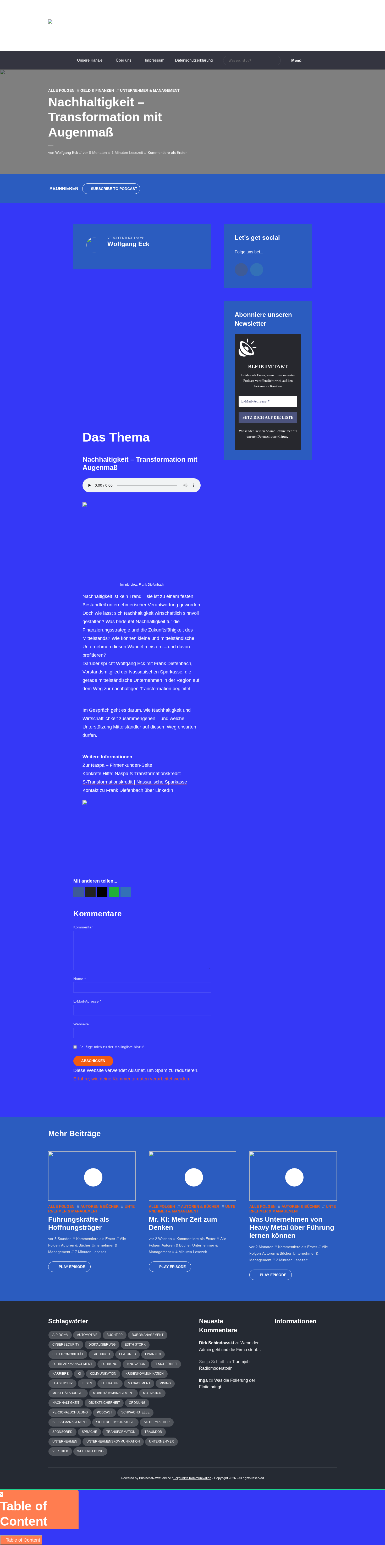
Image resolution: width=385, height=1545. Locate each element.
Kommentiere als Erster (167, 152)
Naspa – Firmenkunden (115, 765)
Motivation (152, 1393)
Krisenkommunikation (144, 1373)
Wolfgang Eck (66, 152)
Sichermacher (157, 1422)
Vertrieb (60, 1451)
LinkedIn (164, 790)
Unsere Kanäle (89, 60)
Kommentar (83, 927)
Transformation (120, 1432)
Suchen (275, 61)
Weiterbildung (90, 1451)
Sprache (89, 1432)
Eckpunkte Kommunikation (192, 1478)
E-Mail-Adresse (87, 1001)
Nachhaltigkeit (65, 1403)
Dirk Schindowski (216, 1343)
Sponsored (62, 1432)
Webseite (81, 1024)
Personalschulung (70, 1412)
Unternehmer (161, 1441)
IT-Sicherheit (166, 1364)
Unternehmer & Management (150, 90)
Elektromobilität (67, 1354)
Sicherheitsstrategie (115, 1422)
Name (79, 979)
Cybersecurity (65, 1344)
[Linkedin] (256, 269)
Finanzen (153, 1354)
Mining (165, 1383)
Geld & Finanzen (97, 90)
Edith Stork (135, 1344)
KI (79, 1373)
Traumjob (153, 1432)
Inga (203, 1380)
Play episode (72, 1267)
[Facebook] (241, 269)
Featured (127, 1354)
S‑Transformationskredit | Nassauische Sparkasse (134, 782)
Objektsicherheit (104, 1403)
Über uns (123, 60)
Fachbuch (101, 1354)
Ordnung (137, 1403)
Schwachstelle (135, 1412)
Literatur (110, 1383)
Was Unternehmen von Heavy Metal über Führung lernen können (291, 1227)
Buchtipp (115, 1335)
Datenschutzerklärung (194, 60)
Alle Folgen (61, 90)
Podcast (104, 1412)
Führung (109, 1364)
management (139, 1383)
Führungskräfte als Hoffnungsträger (78, 1223)
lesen (87, 1383)
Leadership (62, 1383)
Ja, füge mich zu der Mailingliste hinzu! (111, 1047)
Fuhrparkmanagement (72, 1364)
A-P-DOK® (60, 1335)
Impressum (154, 60)
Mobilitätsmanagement (113, 1393)
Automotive (87, 1335)
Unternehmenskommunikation (113, 1441)
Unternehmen (64, 1441)
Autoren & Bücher (99, 1206)
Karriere (60, 1373)
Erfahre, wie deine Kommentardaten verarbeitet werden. (131, 1078)
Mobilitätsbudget (68, 1393)
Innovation (135, 1364)
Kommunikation (103, 1373)
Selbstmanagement (69, 1422)
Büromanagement (147, 1335)
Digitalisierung (102, 1344)
